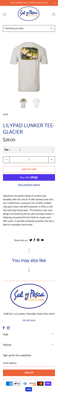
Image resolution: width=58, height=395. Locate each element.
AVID (5, 115)
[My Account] (3, 14)
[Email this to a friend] (42, 240)
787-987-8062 (29, 320)
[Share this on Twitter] (31, 240)
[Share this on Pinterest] (38, 240)
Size (6, 150)
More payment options (29, 185)
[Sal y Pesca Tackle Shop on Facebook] (3, 327)
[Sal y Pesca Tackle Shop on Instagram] (8, 327)
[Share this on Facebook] (34, 240)
